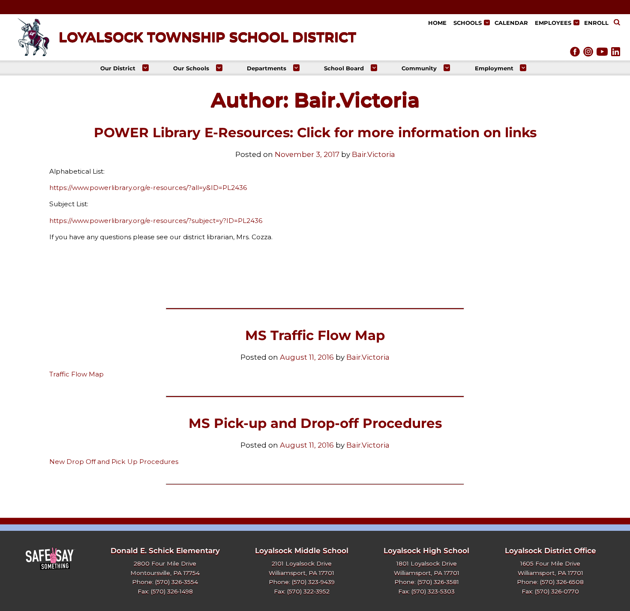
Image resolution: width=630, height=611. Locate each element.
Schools (467, 22)
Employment (494, 68)
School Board (344, 68)
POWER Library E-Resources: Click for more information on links (315, 132)
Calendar (511, 22)
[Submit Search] (617, 23)
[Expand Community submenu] (447, 67)
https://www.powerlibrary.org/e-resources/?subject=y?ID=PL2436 (155, 221)
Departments (266, 68)
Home (437, 22)
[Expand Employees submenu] (576, 22)
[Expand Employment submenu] (523, 67)
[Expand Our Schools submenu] (219, 67)
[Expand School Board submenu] (374, 67)
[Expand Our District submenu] (145, 67)
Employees (553, 22)
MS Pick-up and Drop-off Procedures (315, 423)
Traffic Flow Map (76, 374)
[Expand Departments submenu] (296, 67)
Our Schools (191, 68)
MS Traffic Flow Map (315, 335)
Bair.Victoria (373, 154)
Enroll (596, 22)
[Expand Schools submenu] (486, 22)
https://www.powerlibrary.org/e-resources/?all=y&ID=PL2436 (148, 188)
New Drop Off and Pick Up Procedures (113, 461)
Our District (117, 68)
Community (419, 68)
